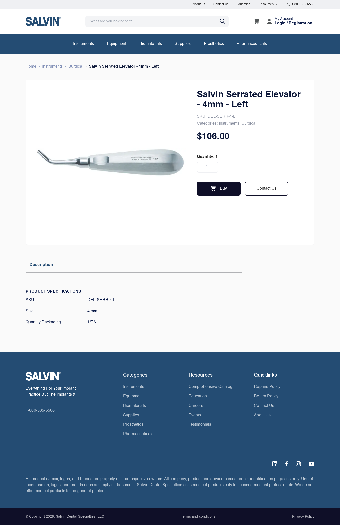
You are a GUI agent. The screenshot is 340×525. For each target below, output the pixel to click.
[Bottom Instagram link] (298, 463)
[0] (256, 21)
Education (243, 4)
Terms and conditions (198, 516)
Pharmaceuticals (252, 44)
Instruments (83, 44)
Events (195, 415)
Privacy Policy (303, 516)
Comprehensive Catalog (210, 387)
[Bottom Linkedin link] (274, 463)
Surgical (75, 67)
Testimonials (200, 425)
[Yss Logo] (72, 376)
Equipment (116, 44)
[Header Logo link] (43, 21)
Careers (196, 406)
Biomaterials (150, 44)
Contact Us (221, 4)
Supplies (183, 44)
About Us (198, 4)
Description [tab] (41, 264)
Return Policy (266, 396)
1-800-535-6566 (303, 4)
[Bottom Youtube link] (311, 464)
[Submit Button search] (224, 21)
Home (31, 67)
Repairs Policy (267, 387)
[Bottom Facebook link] (286, 463)
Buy (223, 189)
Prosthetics (214, 44)
